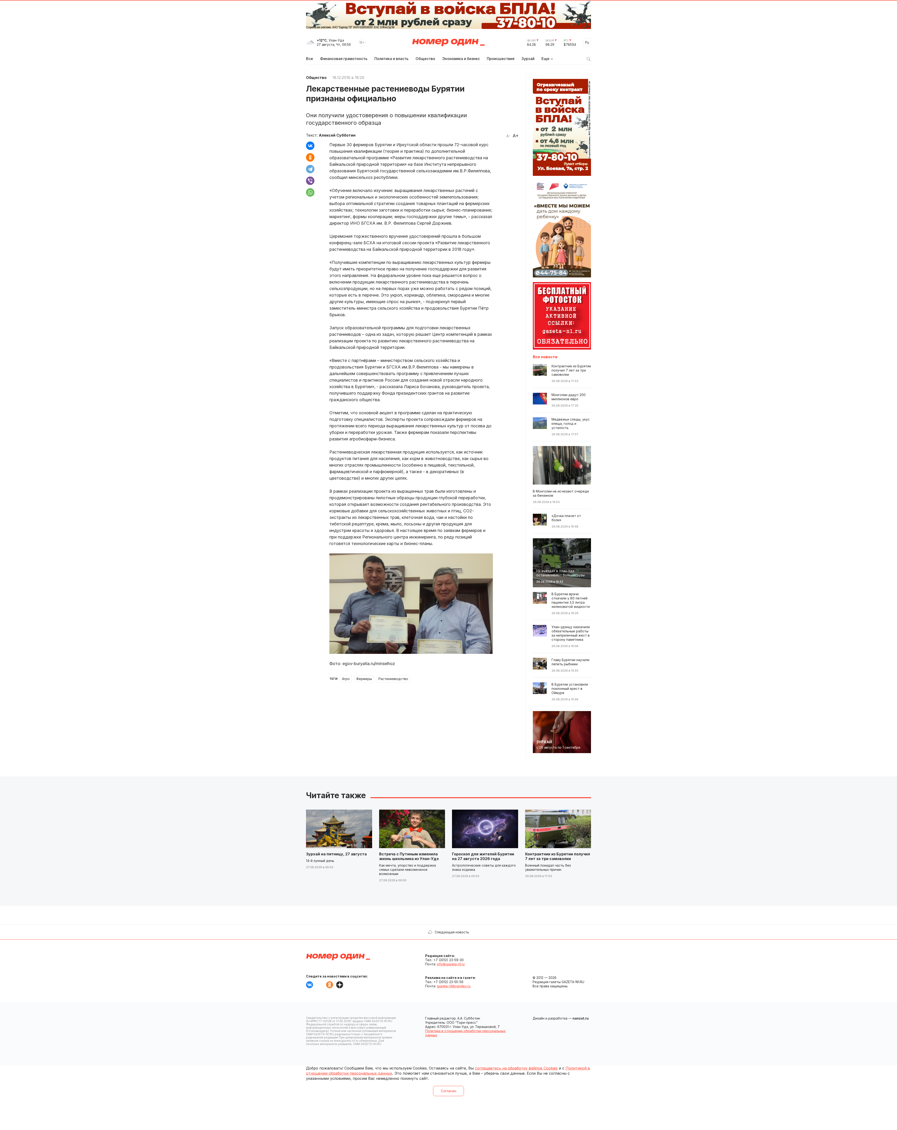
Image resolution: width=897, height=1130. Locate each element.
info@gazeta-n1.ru (451, 964)
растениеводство (393, 679)
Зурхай (527, 58)
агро (346, 679)
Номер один (448, 42)
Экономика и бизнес (461, 58)
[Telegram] (310, 169)
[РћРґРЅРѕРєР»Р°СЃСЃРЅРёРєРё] (310, 157)
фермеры (364, 679)
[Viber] (310, 181)
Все (309, 58)
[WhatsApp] (310, 192)
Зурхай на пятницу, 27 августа (336, 854)
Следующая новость (452, 932)
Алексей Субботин (337, 135)
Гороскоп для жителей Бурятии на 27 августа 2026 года (483, 856)
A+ (516, 135)
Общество (425, 58)
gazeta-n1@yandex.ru (453, 986)
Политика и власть (391, 58)
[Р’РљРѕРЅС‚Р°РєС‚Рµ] (310, 146)
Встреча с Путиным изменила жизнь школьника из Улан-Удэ (409, 856)
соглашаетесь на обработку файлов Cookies (516, 1068)
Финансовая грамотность (343, 58)
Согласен (448, 1091)
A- (508, 136)
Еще (545, 58)
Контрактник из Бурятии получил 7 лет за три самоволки (557, 856)
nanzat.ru (581, 1018)
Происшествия (500, 58)
